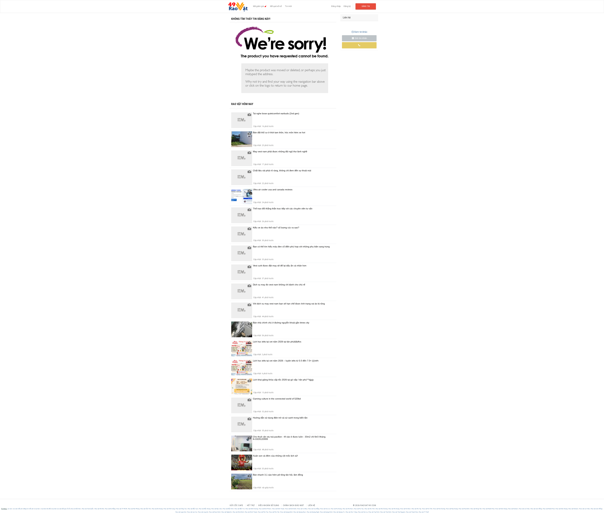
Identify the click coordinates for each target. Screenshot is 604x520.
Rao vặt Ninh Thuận (251, 512)
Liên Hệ (311, 505)
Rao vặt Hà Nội (99, 508)
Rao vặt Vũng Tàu (181, 508)
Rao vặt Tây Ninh (374, 512)
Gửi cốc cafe (236, 505)
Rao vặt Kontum (513, 508)
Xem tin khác (360, 32)
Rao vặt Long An (203, 512)
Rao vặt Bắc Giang (205, 508)
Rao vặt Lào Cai (192, 512)
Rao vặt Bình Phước (265, 508)
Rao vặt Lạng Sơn (181, 512)
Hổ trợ (251, 505)
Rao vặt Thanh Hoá (412, 512)
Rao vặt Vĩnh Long (169, 508)
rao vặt (10, 508)
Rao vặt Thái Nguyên (398, 512)
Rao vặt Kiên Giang (501, 508)
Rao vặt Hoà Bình (464, 508)
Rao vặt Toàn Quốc (88, 508)
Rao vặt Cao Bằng (314, 508)
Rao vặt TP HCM (121, 508)
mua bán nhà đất (46, 508)
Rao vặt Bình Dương (251, 508)
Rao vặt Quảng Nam (299, 512)
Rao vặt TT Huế (424, 512)
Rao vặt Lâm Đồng (536, 508)
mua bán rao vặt (56, 508)
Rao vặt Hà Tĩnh (369, 508)
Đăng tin (366, 6)
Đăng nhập (336, 6)
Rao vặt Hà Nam (347, 508)
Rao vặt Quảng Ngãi (313, 512)
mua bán (37, 508)
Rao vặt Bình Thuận (278, 508)
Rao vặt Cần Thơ (145, 508)
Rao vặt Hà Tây (359, 508)
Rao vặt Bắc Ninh (228, 508)
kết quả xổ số (66, 508)
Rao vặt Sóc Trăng (351, 512)
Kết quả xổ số (276, 6)
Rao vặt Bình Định (291, 508)
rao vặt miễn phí (18, 508)
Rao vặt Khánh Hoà (488, 508)
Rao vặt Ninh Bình (238, 512)
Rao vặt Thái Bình (386, 512)
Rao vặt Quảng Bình (286, 512)
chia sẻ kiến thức (76, 508)
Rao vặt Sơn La (363, 512)
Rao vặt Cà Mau (302, 508)
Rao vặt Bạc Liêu (216, 508)
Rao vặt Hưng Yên (476, 508)
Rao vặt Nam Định (215, 512)
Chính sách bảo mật (293, 505)
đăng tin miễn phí (28, 508)
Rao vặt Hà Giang (336, 508)
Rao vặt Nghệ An (226, 512)
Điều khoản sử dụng (268, 505)
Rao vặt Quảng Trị (339, 512)
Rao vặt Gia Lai (325, 508)
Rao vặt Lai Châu (524, 508)
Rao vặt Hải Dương (381, 508)
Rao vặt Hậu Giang (452, 508)
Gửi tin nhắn (361, 38)
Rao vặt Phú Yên (274, 512)
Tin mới (288, 6)
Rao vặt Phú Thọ (263, 512)
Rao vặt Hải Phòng (134, 508)
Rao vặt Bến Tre (239, 508)
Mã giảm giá (258, 6)
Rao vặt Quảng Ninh (326, 512)
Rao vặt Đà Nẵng (110, 508)
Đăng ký (347, 6)
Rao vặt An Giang (157, 508)
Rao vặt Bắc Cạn (192, 508)
